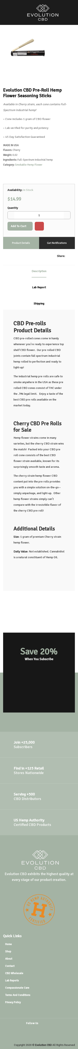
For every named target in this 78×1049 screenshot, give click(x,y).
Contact (10, 966)
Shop (8, 951)
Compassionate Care (17, 987)
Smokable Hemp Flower (28, 164)
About (8, 958)
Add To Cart (19, 226)
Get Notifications (57, 243)
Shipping (39, 303)
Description (39, 271)
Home (8, 944)
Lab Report (39, 287)
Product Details (21, 243)
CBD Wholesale (14, 973)
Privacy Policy (13, 1002)
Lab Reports (12, 980)
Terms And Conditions (17, 995)
